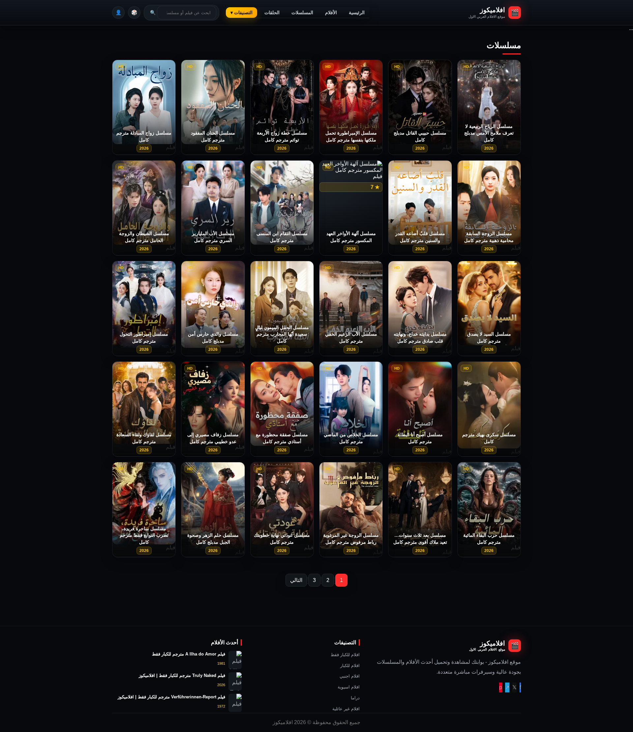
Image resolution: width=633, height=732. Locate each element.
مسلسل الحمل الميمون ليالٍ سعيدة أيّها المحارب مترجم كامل (282, 334)
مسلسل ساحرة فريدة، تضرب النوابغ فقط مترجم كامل (144, 535)
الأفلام (331, 12)
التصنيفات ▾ (241, 12)
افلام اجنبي (350, 676)
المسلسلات (302, 12)
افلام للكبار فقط (345, 654)
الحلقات (272, 12)
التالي (296, 580)
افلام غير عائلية (346, 708)
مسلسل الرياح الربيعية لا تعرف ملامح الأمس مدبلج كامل (489, 133)
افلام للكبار (350, 665)
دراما (355, 697)
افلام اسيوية (349, 687)
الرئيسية (357, 12)
